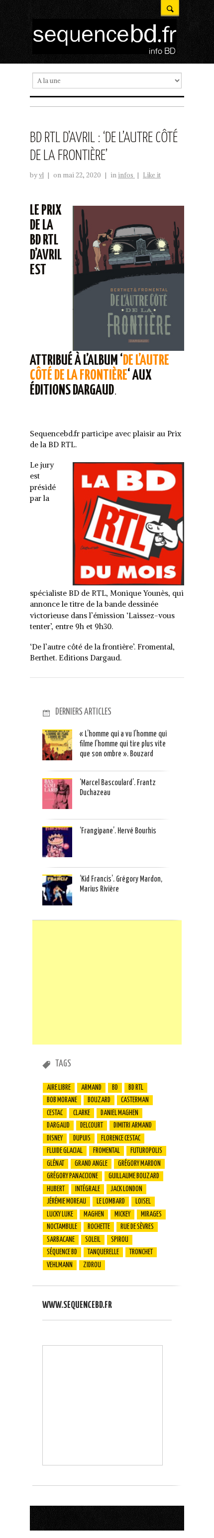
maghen (94, 1214)
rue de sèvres (137, 1226)
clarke (81, 1113)
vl (41, 175)
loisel (143, 1201)
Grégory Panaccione (72, 1176)
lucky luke (60, 1214)
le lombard (111, 1201)
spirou (119, 1239)
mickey (122, 1214)
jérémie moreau (66, 1201)
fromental (106, 1150)
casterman (135, 1100)
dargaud (58, 1125)
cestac (55, 1113)
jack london (126, 1189)
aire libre (59, 1087)
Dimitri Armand (132, 1125)
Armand (91, 1087)
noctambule (62, 1226)
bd (115, 1087)
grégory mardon (139, 1163)
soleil (93, 1239)
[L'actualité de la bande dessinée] (104, 51)
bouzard (99, 1100)
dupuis (82, 1138)
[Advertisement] (107, 982)
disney (55, 1138)
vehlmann (60, 1265)
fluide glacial (65, 1150)
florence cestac (120, 1138)
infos (126, 175)
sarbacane (61, 1239)
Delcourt (91, 1125)
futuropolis (146, 1150)
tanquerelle (103, 1252)
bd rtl (135, 1087)
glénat (55, 1163)
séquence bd (62, 1252)
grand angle (91, 1163)
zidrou (92, 1265)
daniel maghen (119, 1113)
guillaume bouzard (133, 1176)
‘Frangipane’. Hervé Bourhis (118, 831)
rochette (99, 1226)
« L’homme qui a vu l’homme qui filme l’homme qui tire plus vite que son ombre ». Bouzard (123, 744)
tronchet (141, 1252)
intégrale (87, 1189)
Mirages (151, 1214)
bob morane (62, 1100)
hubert (56, 1189)
